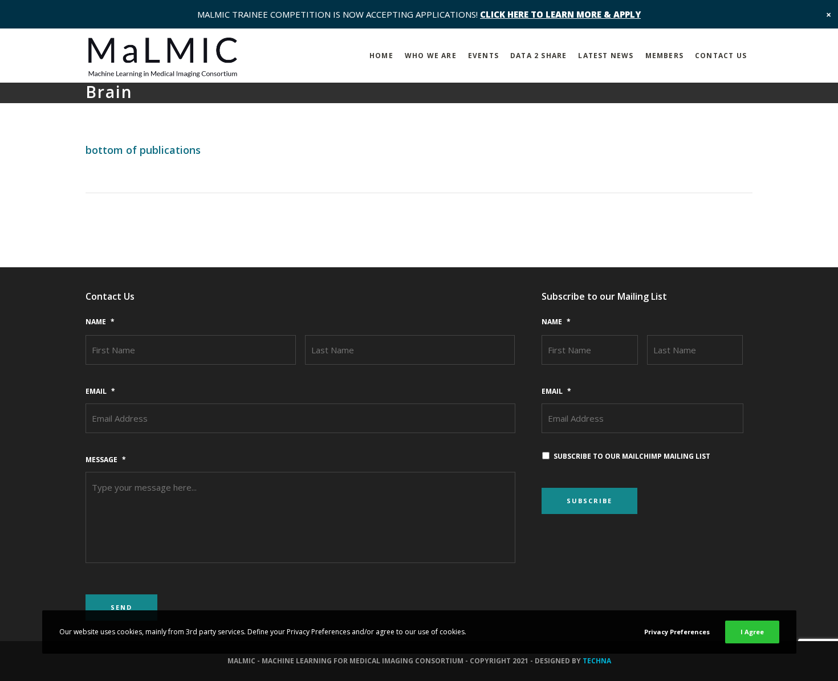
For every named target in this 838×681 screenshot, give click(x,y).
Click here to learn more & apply (560, 14)
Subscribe (589, 500)
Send (121, 607)
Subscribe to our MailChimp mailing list (632, 456)
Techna (597, 661)
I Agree (752, 631)
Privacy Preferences (677, 631)
